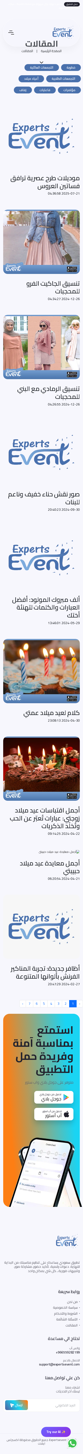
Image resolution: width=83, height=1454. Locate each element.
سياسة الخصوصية (65, 1307)
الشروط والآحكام (66, 1313)
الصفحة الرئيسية (51, 51)
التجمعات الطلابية (63, 78)
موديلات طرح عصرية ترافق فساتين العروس (45, 182)
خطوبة (71, 67)
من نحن (72, 1301)
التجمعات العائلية (41, 67)
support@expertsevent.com (59, 1364)
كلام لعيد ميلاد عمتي (51, 713)
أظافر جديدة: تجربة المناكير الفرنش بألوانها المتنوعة (45, 972)
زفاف (22, 90)
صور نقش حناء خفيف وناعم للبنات (44, 498)
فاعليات (45, 90)
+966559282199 (68, 1352)
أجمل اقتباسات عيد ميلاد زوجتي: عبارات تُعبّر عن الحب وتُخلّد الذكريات (45, 818)
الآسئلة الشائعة (67, 1319)
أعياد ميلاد (31, 78)
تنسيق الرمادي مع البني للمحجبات (48, 393)
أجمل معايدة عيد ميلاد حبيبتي (50, 867)
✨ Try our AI (56, 1431)
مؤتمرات (69, 90)
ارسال (18, 1405)
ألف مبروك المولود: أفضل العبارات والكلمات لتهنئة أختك (46, 607)
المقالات (27, 51)
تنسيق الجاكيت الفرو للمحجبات (53, 287)
